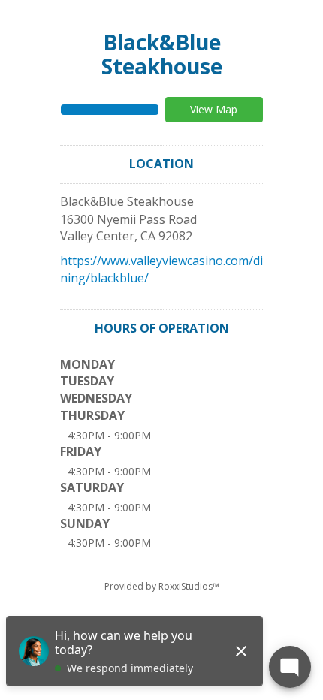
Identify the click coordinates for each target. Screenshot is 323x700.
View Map (213, 109)
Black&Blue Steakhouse (161, 54)
